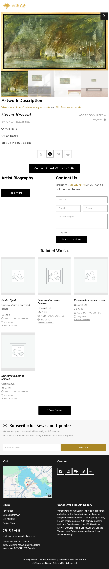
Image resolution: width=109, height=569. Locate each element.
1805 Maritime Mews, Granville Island (21, 545)
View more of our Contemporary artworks (25, 107)
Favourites (8, 510)
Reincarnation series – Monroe (13, 377)
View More (55, 410)
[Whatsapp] (83, 471)
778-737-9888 (77, 185)
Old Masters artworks (68, 107)
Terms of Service (48, 559)
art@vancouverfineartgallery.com (19, 536)
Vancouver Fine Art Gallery (16, 541)
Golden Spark (8, 300)
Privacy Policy (30, 559)
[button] (104, 6)
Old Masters (9, 519)
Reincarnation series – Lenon (90, 300)
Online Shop (9, 523)
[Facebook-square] (60, 471)
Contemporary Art (11, 515)
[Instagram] (50, 154)
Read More (16, 193)
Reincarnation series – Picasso (50, 302)
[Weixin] (75, 471)
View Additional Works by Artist (55, 168)
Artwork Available (9, 325)
